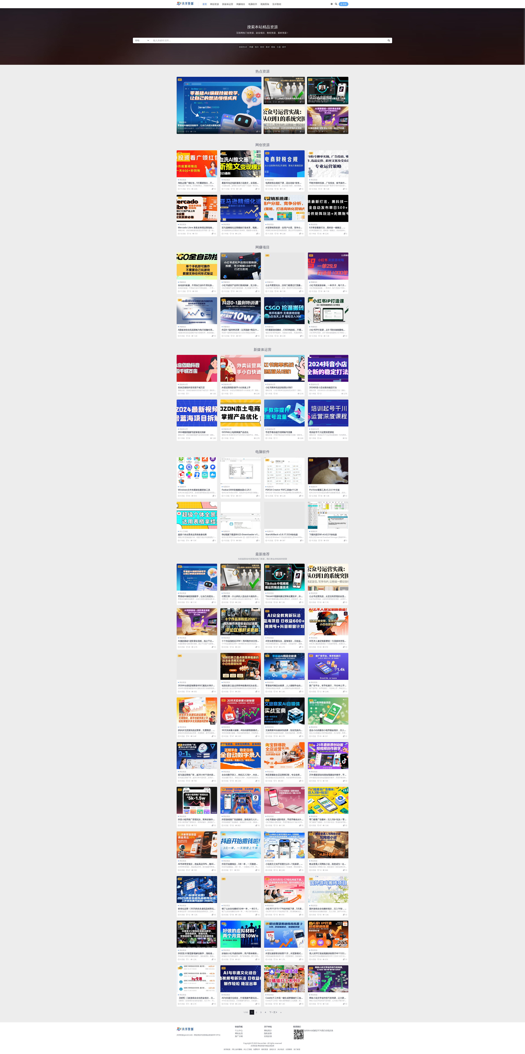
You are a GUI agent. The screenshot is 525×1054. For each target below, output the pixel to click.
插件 (284, 47)
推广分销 (239, 1036)
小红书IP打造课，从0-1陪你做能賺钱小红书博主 (327, 331)
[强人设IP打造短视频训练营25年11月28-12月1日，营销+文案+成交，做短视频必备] (328, 934)
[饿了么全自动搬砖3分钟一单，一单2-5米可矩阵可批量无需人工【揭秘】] (240, 889)
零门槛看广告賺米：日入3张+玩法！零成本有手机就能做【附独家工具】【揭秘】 (328, 820)
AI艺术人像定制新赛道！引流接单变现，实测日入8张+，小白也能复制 (327, 642)
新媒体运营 (227, 4)
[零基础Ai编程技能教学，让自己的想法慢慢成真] (219, 105)
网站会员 (239, 1033)
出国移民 (289, 1049)
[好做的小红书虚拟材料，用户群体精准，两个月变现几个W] (240, 934)
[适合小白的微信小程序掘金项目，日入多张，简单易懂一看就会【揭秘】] (328, 710)
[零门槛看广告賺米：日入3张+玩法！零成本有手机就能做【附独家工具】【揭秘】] (328, 800)
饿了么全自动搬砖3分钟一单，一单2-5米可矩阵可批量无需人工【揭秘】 (240, 909)
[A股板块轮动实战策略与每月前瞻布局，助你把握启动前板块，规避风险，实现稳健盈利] (197, 310)
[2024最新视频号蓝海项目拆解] (197, 413)
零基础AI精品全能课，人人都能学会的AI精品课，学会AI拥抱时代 (284, 686)
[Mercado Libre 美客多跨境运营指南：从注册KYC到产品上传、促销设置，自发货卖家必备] (197, 208)
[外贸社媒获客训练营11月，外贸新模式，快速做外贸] (284, 934)
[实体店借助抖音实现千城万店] (197, 368)
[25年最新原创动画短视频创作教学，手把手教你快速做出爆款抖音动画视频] (328, 755)
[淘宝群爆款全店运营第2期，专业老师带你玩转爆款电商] (284, 755)
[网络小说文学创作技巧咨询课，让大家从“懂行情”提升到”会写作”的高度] (328, 978)
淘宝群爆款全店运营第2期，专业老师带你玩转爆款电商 (284, 776)
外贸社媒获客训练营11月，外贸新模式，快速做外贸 (284, 954)
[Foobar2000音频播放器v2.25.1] (240, 470)
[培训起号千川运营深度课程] (328, 413)
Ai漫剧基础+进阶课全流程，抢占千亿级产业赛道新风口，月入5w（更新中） (327, 129)
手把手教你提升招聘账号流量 (279, 432)
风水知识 (281, 1049)
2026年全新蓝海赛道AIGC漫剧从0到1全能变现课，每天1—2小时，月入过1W (196, 686)
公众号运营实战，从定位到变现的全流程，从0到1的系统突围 (284, 129)
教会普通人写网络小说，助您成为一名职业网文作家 (327, 865)
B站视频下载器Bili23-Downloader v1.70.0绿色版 (240, 535)
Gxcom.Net (262, 1043)
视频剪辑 (264, 4)
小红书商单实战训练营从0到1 (279, 387)
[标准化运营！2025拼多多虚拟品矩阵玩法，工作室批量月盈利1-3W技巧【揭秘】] (197, 889)
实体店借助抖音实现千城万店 (191, 387)
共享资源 (254, 1046)
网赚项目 (240, 4)
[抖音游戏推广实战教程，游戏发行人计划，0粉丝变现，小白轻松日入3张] (240, 800)
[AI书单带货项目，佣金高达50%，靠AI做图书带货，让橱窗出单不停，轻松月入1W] (197, 844)
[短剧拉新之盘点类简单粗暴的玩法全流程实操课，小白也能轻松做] (240, 666)
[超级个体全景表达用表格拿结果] (197, 515)
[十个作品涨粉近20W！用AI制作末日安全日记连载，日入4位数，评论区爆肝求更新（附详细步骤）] (240, 621)
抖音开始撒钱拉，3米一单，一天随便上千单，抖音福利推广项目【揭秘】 (240, 865)
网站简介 (268, 1030)
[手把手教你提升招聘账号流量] (284, 413)
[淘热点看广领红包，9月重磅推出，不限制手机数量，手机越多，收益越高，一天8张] (197, 163)
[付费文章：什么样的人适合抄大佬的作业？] (284, 90)
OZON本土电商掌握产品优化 (235, 432)
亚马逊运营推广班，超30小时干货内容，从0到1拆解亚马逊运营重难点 (196, 776)
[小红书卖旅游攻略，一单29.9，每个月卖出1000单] (328, 266)
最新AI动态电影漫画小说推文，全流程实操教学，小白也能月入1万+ (240, 184)
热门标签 (297, 1049)
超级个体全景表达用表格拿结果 (192, 534)
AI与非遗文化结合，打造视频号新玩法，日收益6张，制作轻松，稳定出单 (240, 999)
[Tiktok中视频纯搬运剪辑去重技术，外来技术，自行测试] (327, 90)
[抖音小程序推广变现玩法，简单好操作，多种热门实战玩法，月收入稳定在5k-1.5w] (197, 800)
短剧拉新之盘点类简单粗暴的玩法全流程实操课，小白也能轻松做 (240, 686)
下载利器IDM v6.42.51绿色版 (323, 534)
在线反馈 (268, 1036)
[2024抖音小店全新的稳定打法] (328, 368)
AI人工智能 (184, 531)
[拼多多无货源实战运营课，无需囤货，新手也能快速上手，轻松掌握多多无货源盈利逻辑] (197, 710)
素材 (268, 47)
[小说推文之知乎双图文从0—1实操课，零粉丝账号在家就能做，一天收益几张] (284, 844)
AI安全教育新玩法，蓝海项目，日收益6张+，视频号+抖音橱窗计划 (284, 642)
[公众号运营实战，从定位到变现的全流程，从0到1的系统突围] (284, 120)
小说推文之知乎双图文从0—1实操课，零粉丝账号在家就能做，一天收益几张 (284, 865)
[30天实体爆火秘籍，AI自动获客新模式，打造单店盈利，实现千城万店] (240, 710)
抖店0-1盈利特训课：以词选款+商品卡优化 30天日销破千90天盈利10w (240, 331)
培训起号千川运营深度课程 (321, 432)
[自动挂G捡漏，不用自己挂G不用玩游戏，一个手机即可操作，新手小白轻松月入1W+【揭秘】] (197, 266)
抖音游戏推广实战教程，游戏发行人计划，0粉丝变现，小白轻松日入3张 (239, 820)
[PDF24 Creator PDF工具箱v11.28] (284, 470)
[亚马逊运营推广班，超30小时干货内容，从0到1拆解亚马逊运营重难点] (197, 755)
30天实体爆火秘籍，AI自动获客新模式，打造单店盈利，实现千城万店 (240, 731)
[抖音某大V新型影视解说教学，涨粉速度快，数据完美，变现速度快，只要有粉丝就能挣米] (197, 934)
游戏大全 (272, 1049)
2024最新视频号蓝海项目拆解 (191, 432)
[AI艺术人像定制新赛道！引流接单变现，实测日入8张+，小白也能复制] (328, 621)
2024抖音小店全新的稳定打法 (323, 387)
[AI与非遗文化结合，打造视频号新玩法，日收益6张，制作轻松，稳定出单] (240, 978)
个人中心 (239, 1030)
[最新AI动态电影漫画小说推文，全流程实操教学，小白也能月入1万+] (240, 163)
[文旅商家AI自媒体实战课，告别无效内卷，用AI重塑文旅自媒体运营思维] (284, 710)
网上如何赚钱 (237, 1049)
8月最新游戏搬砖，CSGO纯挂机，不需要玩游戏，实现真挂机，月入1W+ (284, 331)
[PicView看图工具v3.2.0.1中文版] (328, 470)
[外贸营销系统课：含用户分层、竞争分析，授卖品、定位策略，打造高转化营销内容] (284, 208)
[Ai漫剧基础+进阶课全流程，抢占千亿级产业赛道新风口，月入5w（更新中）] (327, 120)
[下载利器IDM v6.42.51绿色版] (328, 515)
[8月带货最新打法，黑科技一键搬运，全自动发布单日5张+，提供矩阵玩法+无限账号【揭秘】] (328, 208)
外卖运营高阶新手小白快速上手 (236, 387)
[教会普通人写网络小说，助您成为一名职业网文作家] (328, 844)
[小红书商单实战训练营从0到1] (284, 368)
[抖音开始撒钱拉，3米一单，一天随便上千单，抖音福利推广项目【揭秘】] (240, 844)
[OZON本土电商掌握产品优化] (240, 413)
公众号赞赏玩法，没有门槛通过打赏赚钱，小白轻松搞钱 (283, 286)
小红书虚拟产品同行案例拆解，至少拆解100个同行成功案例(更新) (240, 286)
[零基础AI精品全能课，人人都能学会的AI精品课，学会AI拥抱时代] (284, 666)
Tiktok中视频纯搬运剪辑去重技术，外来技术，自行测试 (326, 99)
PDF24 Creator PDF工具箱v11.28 (282, 489)
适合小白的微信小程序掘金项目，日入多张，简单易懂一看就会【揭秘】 (327, 731)
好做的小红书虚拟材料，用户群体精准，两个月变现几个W (240, 954)
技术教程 (276, 4)
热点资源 (262, 71)
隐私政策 (268, 1033)
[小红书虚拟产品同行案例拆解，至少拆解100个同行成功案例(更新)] (240, 266)
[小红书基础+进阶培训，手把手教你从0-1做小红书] (284, 800)
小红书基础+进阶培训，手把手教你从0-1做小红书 (284, 820)
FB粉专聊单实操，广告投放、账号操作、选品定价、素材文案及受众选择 (328, 184)
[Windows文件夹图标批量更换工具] (197, 470)
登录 (345, 4)
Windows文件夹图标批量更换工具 (194, 489)
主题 (279, 47)
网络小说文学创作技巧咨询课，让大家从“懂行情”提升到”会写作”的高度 (327, 999)
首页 (204, 4)
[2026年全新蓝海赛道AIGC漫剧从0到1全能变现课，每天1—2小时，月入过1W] (197, 666)
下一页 (272, 1012)
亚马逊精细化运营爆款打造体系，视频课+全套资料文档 (240, 228)
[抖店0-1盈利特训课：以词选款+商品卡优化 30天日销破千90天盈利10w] (240, 310)
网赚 (251, 47)
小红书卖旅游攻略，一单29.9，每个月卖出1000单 (327, 286)
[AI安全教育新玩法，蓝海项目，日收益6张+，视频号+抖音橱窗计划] (284, 621)
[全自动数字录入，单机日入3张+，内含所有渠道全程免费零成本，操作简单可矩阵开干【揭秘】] (240, 755)
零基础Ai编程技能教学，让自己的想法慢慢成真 (199, 125)
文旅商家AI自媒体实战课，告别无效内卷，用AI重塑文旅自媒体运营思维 (283, 731)
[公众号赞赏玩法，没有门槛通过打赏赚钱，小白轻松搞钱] (284, 266)
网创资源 (214, 4)
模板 (273, 47)
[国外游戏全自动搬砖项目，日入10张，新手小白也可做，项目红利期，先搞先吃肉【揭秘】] (328, 889)
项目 (257, 47)
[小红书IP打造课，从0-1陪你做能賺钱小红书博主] (328, 310)
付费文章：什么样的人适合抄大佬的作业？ (284, 98)
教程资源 (264, 1049)
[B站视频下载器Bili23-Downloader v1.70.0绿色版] (240, 515)
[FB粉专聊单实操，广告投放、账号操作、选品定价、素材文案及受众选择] (328, 163)
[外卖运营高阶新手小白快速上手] (240, 368)
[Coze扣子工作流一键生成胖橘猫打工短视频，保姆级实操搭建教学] (284, 978)
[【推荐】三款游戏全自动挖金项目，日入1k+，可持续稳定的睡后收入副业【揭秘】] (197, 978)
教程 (262, 47)
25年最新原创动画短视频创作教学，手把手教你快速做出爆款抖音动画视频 (328, 776)
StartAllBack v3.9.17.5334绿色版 (282, 534)
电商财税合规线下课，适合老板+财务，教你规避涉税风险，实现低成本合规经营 (284, 184)
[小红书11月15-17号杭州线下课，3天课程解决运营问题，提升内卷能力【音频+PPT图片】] (284, 889)
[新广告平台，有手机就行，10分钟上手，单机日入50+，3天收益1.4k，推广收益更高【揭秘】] (328, 666)
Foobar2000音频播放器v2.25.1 (236, 489)
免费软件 (256, 1049)
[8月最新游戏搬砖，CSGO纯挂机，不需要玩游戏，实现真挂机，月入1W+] (284, 310)
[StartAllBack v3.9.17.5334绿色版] (284, 515)
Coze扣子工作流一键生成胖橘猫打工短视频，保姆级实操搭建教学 (284, 999)
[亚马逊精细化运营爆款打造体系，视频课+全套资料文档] (240, 208)
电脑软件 (252, 4)
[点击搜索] (389, 40)
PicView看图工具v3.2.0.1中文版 (324, 489)
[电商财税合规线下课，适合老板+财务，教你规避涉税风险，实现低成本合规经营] (284, 163)
